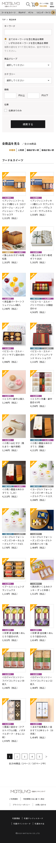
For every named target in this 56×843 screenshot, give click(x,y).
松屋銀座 (16, 818)
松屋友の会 (39, 823)
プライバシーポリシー (21, 804)
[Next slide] (53, 12)
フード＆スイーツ (8, 12)
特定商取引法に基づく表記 (33, 799)
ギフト (31, 12)
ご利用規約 (13, 799)
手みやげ (21, 12)
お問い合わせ (40, 804)
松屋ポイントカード (22, 823)
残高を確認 (43, 6)
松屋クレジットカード (33, 818)
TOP (4, 19)
